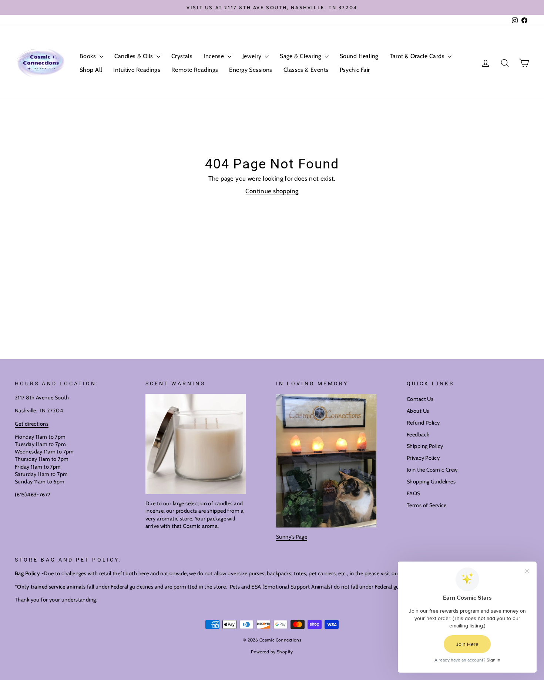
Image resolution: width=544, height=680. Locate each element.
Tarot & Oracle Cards (418, 56)
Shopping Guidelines (431, 481)
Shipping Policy (425, 446)
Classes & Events (306, 69)
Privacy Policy (423, 458)
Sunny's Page (291, 536)
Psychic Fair (355, 69)
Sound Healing (359, 56)
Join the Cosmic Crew (432, 469)
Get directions (31, 424)
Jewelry (252, 56)
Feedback (418, 434)
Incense (214, 56)
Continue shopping (271, 191)
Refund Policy (423, 422)
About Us (418, 411)
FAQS (413, 493)
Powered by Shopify (272, 651)
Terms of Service (427, 505)
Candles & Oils (134, 56)
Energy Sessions (250, 69)
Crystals (181, 56)
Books (89, 56)
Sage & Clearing (301, 56)
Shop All (91, 69)
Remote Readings (194, 69)
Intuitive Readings (136, 69)
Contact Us (420, 399)
